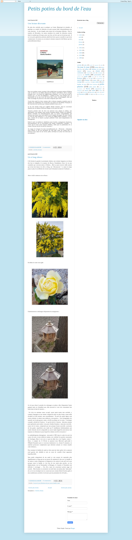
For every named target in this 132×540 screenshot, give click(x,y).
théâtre (98, 92)
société (79, 92)
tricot (103, 92)
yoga (103, 94)
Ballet (102, 67)
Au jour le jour (36, 483)
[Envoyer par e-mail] (54, 147)
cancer (51, 483)
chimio (98, 71)
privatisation (79, 88)
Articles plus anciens (66, 487)
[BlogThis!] (56, 147)
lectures (40, 149)
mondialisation (99, 78)
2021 (80, 50)
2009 (80, 58)
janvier (81, 44)
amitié (91, 65)
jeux (93, 76)
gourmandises (97, 74)
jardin (86, 76)
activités (35, 149)
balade (96, 67)
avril (80, 37)
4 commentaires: (47, 147)
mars (80, 39)
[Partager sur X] (57, 147)
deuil (94, 73)
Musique (87, 80)
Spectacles (92, 92)
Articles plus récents (33, 487)
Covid (88, 73)
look (87, 78)
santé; (100, 90)
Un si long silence (35, 157)
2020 (80, 53)
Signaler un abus (82, 119)
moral (79, 80)
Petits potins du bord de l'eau (59, 9)
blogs (80, 69)
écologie (100, 73)
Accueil (50, 487)
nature (94, 80)
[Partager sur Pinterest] (61, 147)
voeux (98, 94)
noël (101, 80)
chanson (89, 71)
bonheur (87, 69)
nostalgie (79, 82)
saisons (86, 90)
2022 (80, 47)
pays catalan (96, 82)
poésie (100, 86)
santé (58, 483)
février (81, 42)
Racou (88, 89)
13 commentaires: (47, 480)
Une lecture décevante (37, 23)
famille (55, 483)
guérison (79, 76)
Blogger (73, 528)
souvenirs (85, 92)
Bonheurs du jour (45, 483)
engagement (79, 74)
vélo (90, 94)
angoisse (96, 65)
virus (94, 94)
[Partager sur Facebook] (59, 147)
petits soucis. (92, 86)
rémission (79, 90)
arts (101, 65)
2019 (80, 55)
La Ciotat (99, 76)
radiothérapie (98, 88)
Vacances (82, 94)
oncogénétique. (87, 82)
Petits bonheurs (93, 84)
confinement (80, 73)
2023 (80, 35)
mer (92, 78)
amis (85, 65)
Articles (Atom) (39, 490)
